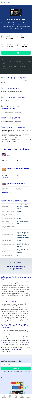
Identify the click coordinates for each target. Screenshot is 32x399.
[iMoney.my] (6, 2)
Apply (15, 53)
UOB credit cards (14, 349)
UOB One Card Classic (8, 342)
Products (4, 397)
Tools (10, 397)
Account (28, 397)
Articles (22, 397)
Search (15, 397)
